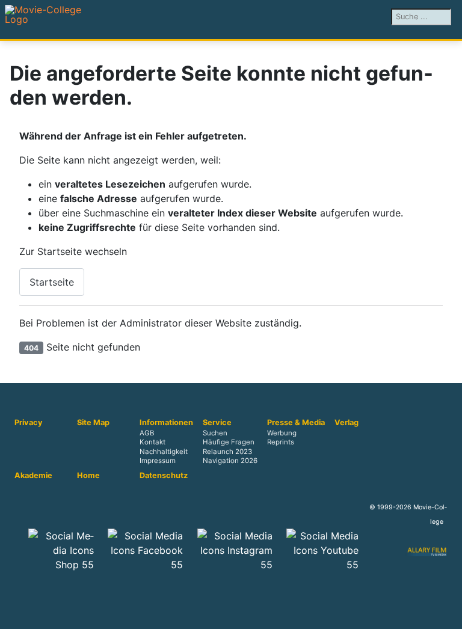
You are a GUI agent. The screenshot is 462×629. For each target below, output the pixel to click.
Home (88, 475)
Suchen (215, 433)
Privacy (28, 423)
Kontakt (152, 442)
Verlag (346, 423)
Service (217, 423)
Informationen (166, 423)
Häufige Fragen (228, 442)
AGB (147, 433)
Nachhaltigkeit (164, 451)
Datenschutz (164, 475)
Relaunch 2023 (227, 451)
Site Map (93, 423)
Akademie (33, 475)
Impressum (158, 460)
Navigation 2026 (230, 460)
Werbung (282, 433)
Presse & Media (296, 423)
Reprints (280, 442)
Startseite (51, 282)
